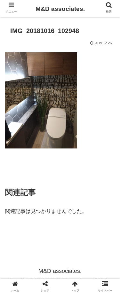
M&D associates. (60, 8)
